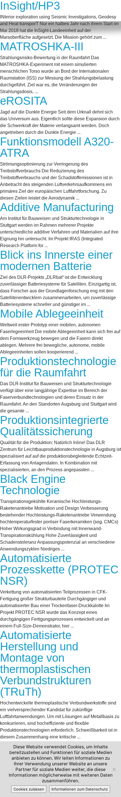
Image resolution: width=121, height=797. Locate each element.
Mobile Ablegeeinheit (51, 313)
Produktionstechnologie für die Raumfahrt (58, 367)
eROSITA (23, 101)
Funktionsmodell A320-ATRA (57, 147)
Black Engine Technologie (33, 484)
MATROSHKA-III (42, 46)
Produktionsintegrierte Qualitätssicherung (54, 426)
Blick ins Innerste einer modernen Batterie (56, 260)
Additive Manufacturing (57, 207)
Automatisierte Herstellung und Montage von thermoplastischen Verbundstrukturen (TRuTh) (45, 663)
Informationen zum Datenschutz (79, 789)
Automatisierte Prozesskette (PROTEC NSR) (59, 569)
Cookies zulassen (29, 789)
